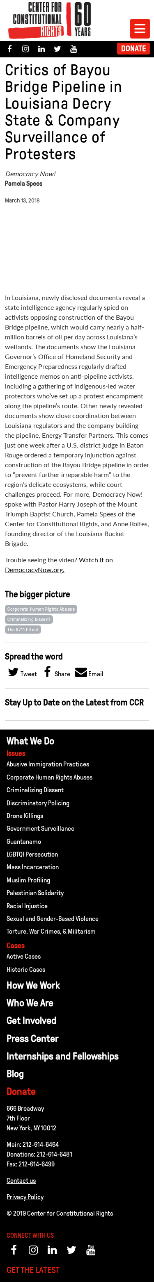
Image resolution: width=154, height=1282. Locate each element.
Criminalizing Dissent (29, 619)
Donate (133, 48)
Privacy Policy (25, 1196)
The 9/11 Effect (23, 629)
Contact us (21, 1180)
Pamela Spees (23, 183)
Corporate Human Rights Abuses (41, 609)
